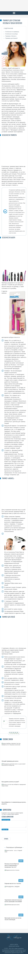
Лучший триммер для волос (10, 761)
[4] (16, 733)
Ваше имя (5, 829)
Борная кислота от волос (13, 883)
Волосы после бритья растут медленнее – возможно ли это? (12, 865)
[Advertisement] (14, 151)
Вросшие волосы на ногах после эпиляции (13, 918)
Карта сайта (14, 944)
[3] (14, 733)
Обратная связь (14, 946)
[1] (10, 733)
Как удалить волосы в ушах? (10, 781)
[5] (18, 733)
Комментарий (5, 819)
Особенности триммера (12, 31)
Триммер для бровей (11, 38)
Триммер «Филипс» (11, 36)
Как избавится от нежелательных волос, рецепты (14, 803)
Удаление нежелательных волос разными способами (13, 900)
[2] (12, 733)
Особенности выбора (11, 34)
